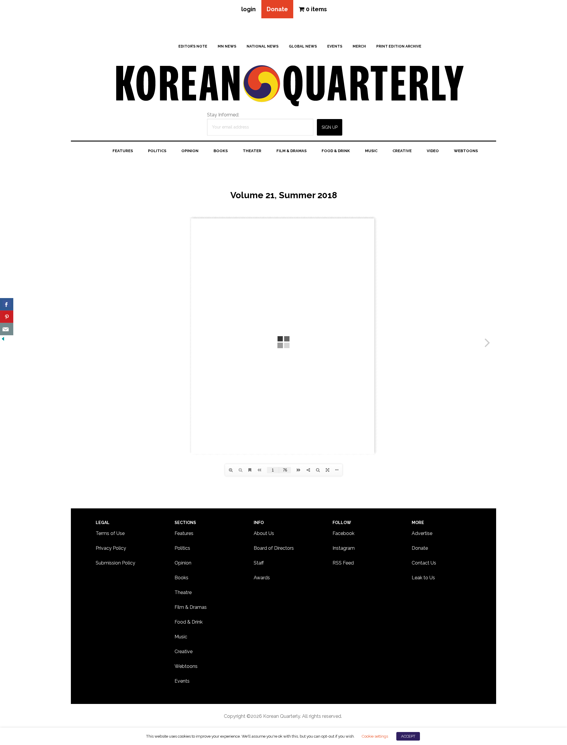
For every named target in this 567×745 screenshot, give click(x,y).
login (248, 9)
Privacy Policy (111, 548)
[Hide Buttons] (3, 339)
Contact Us (424, 563)
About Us (264, 533)
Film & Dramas (191, 607)
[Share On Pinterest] (6, 316)
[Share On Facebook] (6, 304)
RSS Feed (343, 563)
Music (181, 637)
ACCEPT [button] (408, 736)
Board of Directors (274, 548)
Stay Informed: (223, 115)
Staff (259, 563)
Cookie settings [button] (374, 736)
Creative (184, 651)
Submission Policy (115, 563)
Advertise (422, 533)
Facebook (343, 533)
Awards (262, 577)
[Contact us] (6, 329)
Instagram (344, 548)
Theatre (183, 592)
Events (182, 681)
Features (184, 533)
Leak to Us (423, 577)
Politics (182, 548)
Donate (277, 9)
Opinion (183, 563)
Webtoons (186, 666)
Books (181, 577)
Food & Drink (189, 622)
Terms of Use (110, 533)
